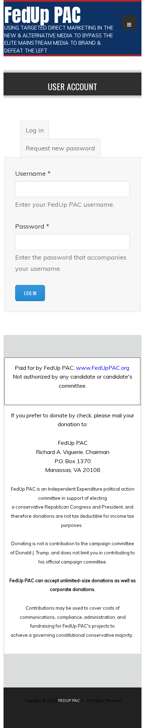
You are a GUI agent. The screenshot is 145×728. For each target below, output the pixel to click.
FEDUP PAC (69, 700)
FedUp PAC (42, 14)
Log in (37, 132)
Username (33, 173)
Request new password (60, 148)
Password (32, 226)
